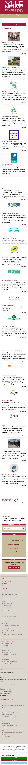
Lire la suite (23, 53)
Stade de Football (6, 516)
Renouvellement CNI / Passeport (10, 630)
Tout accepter (14, 757)
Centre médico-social (7, 189)
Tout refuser (14, 760)
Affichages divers (7, 610)
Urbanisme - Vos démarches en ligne (11, 625)
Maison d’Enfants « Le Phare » (10, 280)
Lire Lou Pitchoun (14, 567)
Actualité (5, 585)
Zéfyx (14, 750)
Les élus (5, 590)
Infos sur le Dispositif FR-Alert (9, 716)
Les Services (7, 16)
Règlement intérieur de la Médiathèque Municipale (10, 684)
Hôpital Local (6, 659)
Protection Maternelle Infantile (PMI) (12, 351)
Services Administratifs (8, 42)
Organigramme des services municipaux (11, 594)
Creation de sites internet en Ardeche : (17, 749)
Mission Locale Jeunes (8, 305)
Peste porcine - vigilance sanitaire (10, 718)
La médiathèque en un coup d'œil (7, 672)
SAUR (3, 425)
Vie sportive (6, 647)
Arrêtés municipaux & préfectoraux (10, 608)
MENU (13, 25)
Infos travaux (6, 721)
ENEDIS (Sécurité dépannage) (10, 213)
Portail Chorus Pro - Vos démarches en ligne (12, 634)
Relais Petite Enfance (7, 400)
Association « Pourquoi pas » (9, 141)
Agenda (5, 583)
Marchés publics (6, 628)
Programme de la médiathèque (6, 674)
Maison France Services (8, 636)
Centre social (6, 650)
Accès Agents (13, 747)
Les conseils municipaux (8, 592)
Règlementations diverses (8, 627)
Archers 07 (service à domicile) (10, 116)
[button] (23, 528)
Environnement (6, 657)
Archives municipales (8, 599)
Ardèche (22, 746)
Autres (4, 727)
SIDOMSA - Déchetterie (8, 449)
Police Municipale (7, 605)
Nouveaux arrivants (7, 643)
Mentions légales (5, 749)
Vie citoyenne (6, 645)
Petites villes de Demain (8, 603)
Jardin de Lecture (3, 683)
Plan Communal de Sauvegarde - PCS (11, 661)
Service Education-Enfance (5, 693)
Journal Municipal (7, 607)
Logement (5, 632)
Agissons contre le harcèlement (10, 725)
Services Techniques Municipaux (10, 67)
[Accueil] (2, 15)
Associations (6, 648)
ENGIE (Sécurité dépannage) (9, 238)
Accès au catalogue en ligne (5, 675)
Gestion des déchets (7, 719)
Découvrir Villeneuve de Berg (9, 654)
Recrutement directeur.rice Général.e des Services (13, 732)
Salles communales (7, 601)
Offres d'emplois (6, 736)
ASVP (4, 734)
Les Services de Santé (7, 665)
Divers (4, 637)
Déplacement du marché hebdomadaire (11, 710)
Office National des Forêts (9, 326)
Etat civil (5, 618)
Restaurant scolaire (4, 695)
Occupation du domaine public (9, 616)
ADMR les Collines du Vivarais (10, 92)
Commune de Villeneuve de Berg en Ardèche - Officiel (14, 546)
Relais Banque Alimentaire (9, 375)
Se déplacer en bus (7, 663)
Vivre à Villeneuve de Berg (12, 15)
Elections (5, 623)
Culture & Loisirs (7, 652)
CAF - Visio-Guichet (7, 164)
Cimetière (5, 598)
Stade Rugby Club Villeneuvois (10, 499)
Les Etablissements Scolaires (6, 691)
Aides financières (7, 723)
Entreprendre (6, 656)
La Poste (4, 256)
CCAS (4, 596)
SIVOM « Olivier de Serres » (9, 474)
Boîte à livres (2, 677)
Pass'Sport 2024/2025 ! (8, 709)
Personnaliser (14, 763)
